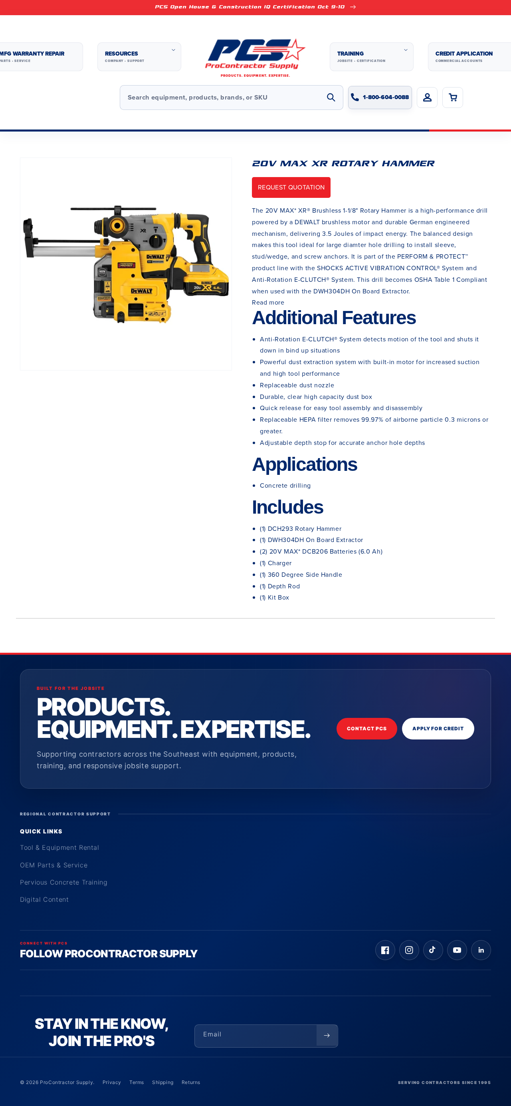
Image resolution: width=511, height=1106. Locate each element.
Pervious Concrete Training (64, 882)
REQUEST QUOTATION (291, 187)
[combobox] (232, 97)
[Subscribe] (327, 1035)
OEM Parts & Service (53, 865)
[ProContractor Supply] (255, 57)
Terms (136, 1082)
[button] (139, 56)
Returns (191, 1082)
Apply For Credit (438, 728)
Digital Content (44, 899)
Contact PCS (367, 728)
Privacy (112, 1082)
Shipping (163, 1082)
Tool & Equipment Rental (59, 847)
